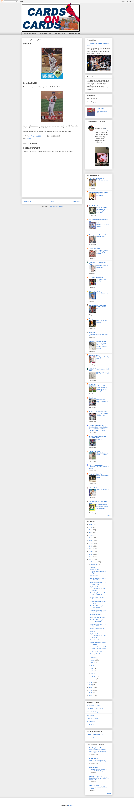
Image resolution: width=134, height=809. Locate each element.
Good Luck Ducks (92, 718)
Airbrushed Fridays (93, 712)
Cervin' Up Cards (94, 451)
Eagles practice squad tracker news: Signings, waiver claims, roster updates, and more (97, 751)
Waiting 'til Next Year (96, 474)
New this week (100, 236)
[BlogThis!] (54, 136)
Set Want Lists (60, 33)
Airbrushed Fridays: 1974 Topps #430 (98, 583)
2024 (91, 530)
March (93, 673)
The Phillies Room (95, 206)
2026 (91, 524)
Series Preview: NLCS (97, 628)
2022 (91, 535)
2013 (91, 559)
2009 (91, 690)
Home (52, 201)
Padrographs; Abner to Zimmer (99, 235)
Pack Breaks (91, 721)
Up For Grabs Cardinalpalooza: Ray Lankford (97, 588)
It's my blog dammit (102, 293)
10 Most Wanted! (74, 33)
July (92, 662)
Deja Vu (92, 631)
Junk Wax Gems (92, 738)
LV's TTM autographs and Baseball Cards (97, 436)
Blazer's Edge (93, 767)
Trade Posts (90, 725)
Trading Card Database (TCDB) (96, 734)
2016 (91, 551)
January (93, 679)
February (94, 676)
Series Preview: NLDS (97, 651)
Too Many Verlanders (96, 277)
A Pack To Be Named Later (97, 411)
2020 (91, 540)
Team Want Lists (45, 33)
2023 (91, 532)
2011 (90, 685)
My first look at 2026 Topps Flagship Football (102, 252)
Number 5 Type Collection (97, 341)
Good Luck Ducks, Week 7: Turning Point (98, 620)
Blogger (70, 805)
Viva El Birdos (93, 758)
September (94, 657)
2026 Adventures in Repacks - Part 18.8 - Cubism (102, 224)
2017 (91, 548)
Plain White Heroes (96, 640)
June (92, 665)
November (94, 564)
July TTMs (99, 439)
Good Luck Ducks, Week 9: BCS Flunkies (98, 579)
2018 (91, 546)
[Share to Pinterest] (59, 136)
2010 (91, 687)
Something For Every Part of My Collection (98, 593)
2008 (91, 693)
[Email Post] (48, 136)
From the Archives (96, 614)
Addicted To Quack (95, 776)
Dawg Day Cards (94, 248)
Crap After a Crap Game (97, 617)
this (59, 128)
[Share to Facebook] (57, 136)
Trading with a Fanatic (97, 654)
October (93, 567)
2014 (91, 557)
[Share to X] (55, 136)
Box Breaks (90, 715)
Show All (109, 515)
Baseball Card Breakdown (97, 305)
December (94, 562)
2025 (91, 527)
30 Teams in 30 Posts (93, 705)
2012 (91, 682)
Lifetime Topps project (96, 425)
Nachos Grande (94, 355)
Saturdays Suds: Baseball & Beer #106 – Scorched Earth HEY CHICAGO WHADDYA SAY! (98, 428)
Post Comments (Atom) (55, 206)
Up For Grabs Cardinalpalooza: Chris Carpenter (98, 635)
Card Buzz (92, 398)
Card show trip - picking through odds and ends (102, 401)
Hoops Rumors (94, 785)
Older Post (77, 201)
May (92, 668)
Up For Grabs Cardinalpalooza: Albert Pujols (98, 571)
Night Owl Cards (94, 291)
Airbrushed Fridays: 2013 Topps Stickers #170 (98, 611)
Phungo (91, 319)
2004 (91, 695)
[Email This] (52, 136)
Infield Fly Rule (94, 488)
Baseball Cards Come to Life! (98, 192)
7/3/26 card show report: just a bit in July (101, 281)
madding (101, 108)
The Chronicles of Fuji (96, 178)
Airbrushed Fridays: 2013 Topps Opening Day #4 (98, 647)
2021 (91, 538)
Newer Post (27, 201)
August (93, 660)
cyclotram (92, 332)
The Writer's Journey (96, 465)
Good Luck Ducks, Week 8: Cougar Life (98, 606)
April (92, 671)
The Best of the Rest (102, 180)
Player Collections (30, 33)
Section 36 (92, 384)
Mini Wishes (94, 575)
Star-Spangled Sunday (102, 489)
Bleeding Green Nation (96, 748)
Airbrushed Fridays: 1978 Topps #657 (98, 625)
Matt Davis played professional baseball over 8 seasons (102, 506)
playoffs (29, 138)
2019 (91, 543)
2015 (91, 554)
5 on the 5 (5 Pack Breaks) (95, 708)
